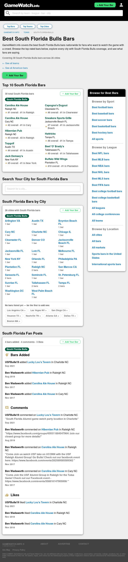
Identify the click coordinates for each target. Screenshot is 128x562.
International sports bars (106, 264)
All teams (97, 220)
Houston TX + (14, 315)
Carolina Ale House (16, 105)
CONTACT (84, 543)
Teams (26, 32)
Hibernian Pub (13, 130)
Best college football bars (107, 191)
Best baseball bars (103, 113)
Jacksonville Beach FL (56, 121)
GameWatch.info (11, 32)
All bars (96, 241)
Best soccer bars (102, 120)
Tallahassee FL (52, 149)
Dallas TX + (70, 315)
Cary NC (9, 121)
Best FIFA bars (100, 185)
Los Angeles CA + (16, 310)
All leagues (98, 208)
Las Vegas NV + (38, 310)
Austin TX (10, 146)
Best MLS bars (100, 178)
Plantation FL (51, 162)
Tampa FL (50, 137)
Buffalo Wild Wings (56, 159)
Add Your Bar (14, 75)
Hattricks (50, 133)
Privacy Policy (18, 549)
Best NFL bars (100, 153)
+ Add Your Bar (105, 5)
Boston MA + (13, 321)
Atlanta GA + (52, 315)
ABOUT (44, 543)
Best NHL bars (100, 172)
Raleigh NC (10, 108)
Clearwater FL (52, 108)
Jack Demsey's (14, 156)
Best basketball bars (104, 126)
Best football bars (102, 107)
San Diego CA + (60, 310)
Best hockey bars (102, 132)
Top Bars (11, 26)
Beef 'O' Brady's (54, 146)
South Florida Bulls (17, 99)
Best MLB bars (100, 159)
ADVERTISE (64, 543)
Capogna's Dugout (56, 105)
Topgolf (9, 143)
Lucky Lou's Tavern (39, 362)
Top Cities (44, 26)
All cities (97, 235)
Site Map (6, 549)
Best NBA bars (101, 166)
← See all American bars (15, 67)
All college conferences (106, 214)
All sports (97, 139)
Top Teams (28, 26)
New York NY (11, 159)
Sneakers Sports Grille (58, 118)
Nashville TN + (33, 315)
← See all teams (10, 63)
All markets (98, 247)
